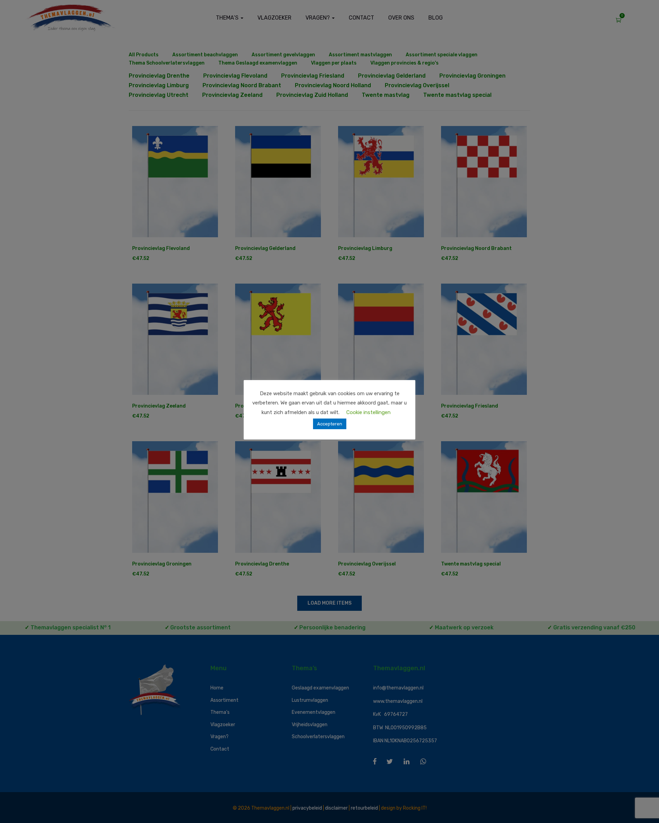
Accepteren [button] (329, 423)
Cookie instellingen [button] (368, 412)
